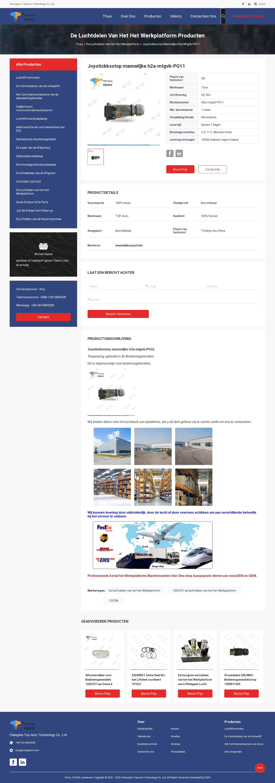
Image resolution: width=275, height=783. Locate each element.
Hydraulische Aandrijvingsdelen (36, 139)
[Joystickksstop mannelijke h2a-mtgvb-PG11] (124, 109)
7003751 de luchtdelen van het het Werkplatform (204, 590)
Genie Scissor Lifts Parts (32, 202)
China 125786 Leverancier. (79, 777)
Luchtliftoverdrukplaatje (31, 118)
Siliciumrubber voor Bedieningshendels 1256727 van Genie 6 (98, 680)
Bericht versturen (118, 314)
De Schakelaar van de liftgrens (35, 173)
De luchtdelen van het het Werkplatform (112, 44)
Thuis (79, 44)
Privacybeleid (178, 751)
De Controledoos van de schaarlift (38, 86)
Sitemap (175, 744)
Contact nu (212, 169)
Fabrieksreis (144, 736)
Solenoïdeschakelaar (29, 156)
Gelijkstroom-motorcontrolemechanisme (34, 108)
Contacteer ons (146, 751)
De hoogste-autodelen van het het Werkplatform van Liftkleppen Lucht (195, 680)
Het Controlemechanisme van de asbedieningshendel (37, 96)
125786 (113, 600)
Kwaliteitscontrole (147, 744)
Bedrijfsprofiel (145, 728)
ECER (207, 777)
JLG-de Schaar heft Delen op (34, 210)
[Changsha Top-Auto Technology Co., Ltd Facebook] (243, 4)
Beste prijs (180, 169)
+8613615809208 (42, 305)
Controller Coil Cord (28, 181)
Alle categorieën (233, 751)
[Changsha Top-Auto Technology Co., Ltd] (23, 16)
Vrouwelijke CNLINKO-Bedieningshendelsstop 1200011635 (240, 680)
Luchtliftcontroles (28, 77)
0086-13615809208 (53, 297)
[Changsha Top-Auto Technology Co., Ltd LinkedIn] (249, 4)
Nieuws (175, 728)
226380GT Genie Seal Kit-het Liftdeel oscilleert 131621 (149, 680)
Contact (43, 317)
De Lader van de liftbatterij (33, 147)
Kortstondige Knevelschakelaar (36, 164)
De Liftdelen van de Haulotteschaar (39, 219)
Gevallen (175, 736)
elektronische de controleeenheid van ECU (40, 129)
